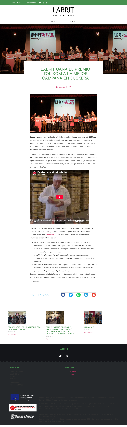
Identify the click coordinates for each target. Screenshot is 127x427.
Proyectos (55, 22)
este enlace (50, 235)
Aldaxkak (89, 327)
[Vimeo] (43, 2)
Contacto (72, 22)
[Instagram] (46, 2)
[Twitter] (40, 2)
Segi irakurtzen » (12, 334)
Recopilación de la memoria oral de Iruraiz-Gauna (25, 328)
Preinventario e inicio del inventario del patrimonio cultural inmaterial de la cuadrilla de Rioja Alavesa (60, 330)
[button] (63, 295)
